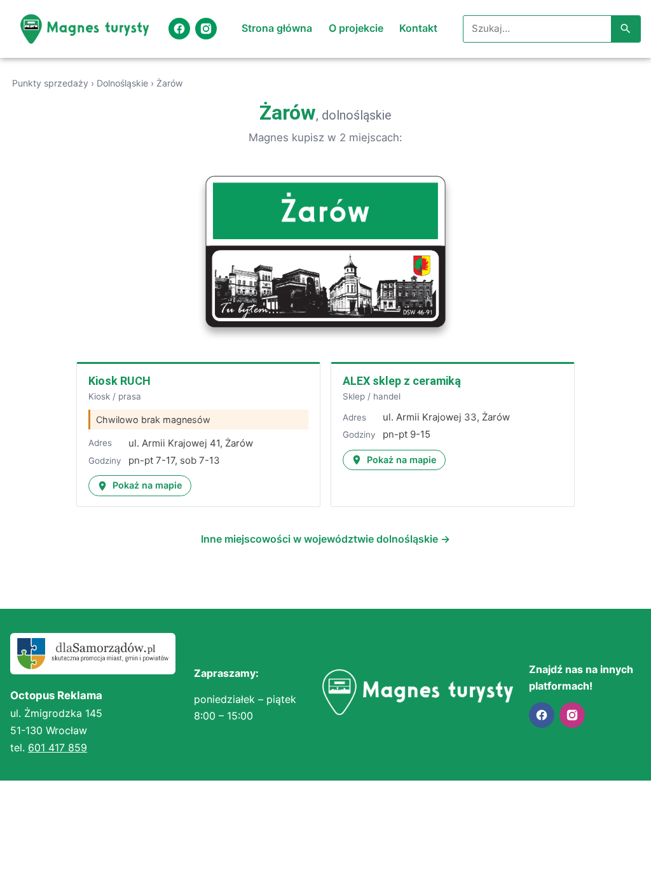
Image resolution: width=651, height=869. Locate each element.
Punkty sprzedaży (50, 83)
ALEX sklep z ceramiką (402, 380)
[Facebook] (179, 28)
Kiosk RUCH (119, 380)
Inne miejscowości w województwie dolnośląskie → (325, 538)
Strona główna (277, 28)
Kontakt (418, 28)
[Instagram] (206, 28)
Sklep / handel (372, 396)
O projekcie (356, 28)
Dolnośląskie (122, 83)
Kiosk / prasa (114, 396)
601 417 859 (57, 747)
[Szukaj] (625, 29)
